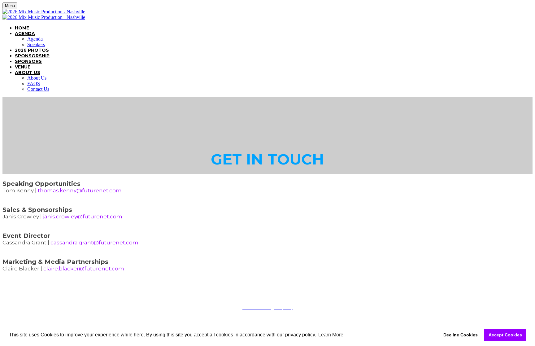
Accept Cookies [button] (505, 334)
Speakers (36, 44)
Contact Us (38, 89)
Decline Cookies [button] (460, 334)
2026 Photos (32, 50)
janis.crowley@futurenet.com (82, 216)
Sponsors (28, 61)
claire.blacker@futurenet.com (83, 268)
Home (22, 28)
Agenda (25, 33)
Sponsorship (32, 56)
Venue (22, 67)
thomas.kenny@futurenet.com (80, 190)
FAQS (33, 83)
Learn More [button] (330, 334)
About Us (27, 72)
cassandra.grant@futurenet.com (94, 242)
